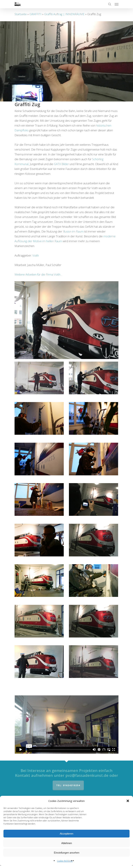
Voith (35, 255)
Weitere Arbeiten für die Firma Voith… (38, 274)
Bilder (65, 164)
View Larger (40, 375)
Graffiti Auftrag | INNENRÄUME (64, 14)
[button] (128, 801)
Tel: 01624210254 (68, 785)
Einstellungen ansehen (66, 852)
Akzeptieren (66, 833)
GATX (57, 164)
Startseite (21, 14)
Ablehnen (66, 843)
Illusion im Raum (73, 231)
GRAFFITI (35, 14)
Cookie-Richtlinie (65, 860)
